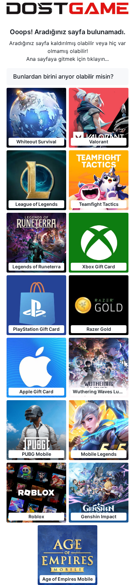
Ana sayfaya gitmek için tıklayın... (67, 59)
